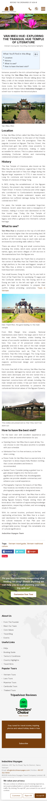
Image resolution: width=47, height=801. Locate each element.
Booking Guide (9, 652)
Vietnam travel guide (11, 46)
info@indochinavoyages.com (18, 770)
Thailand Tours (10, 690)
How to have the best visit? (17, 66)
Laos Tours (8, 678)
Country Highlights (11, 660)
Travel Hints (8, 664)
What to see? (11, 63)
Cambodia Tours (10, 686)
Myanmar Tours (10, 682)
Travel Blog (23, 46)
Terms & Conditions (12, 656)
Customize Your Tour (23, 594)
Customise (16, 796)
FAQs (6, 648)
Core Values (9, 630)
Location (8, 58)
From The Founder (11, 622)
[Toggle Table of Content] (34, 54)
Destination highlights (35, 46)
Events (6, 638)
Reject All (28, 796)
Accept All (40, 796)
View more (23, 716)
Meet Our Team (10, 626)
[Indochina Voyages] (9, 8)
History (8, 60)
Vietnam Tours (10, 674)
